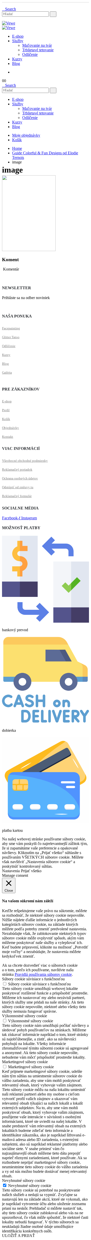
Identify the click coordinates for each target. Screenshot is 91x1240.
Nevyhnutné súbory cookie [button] (23, 1180)
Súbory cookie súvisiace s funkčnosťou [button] (33, 979)
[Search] (53, 14)
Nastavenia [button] (11, 871)
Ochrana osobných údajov (20, 478)
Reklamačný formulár (17, 496)
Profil (6, 410)
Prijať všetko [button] (31, 871)
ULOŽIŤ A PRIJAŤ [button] (18, 1235)
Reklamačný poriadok (17, 469)
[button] (9, 9)
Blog (16, 63)
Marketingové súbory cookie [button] (25, 1062)
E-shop (18, 36)
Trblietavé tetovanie (38, 50)
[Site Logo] (8, 23)
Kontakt (7, 437)
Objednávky (10, 428)
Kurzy (17, 59)
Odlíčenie (30, 54)
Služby (17, 41)
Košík (17, 140)
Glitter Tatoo (10, 337)
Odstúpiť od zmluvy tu (17, 487)
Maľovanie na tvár (37, 45)
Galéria (7, 372)
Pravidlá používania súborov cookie (43, 974)
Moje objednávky (26, 135)
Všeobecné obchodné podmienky (25, 461)
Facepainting (11, 328)
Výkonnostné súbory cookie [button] (24, 1016)
